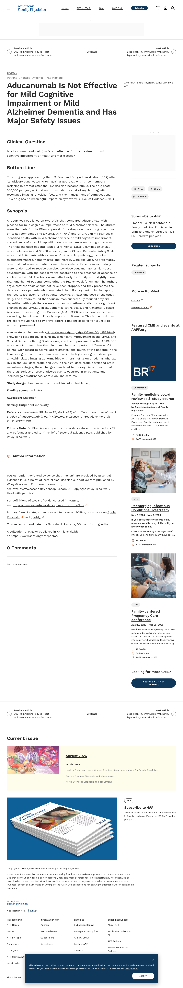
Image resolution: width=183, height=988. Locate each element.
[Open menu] (8, 8)
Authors (45, 925)
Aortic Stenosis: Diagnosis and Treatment (89, 781)
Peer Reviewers (49, 931)
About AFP (113, 925)
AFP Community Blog (19, 956)
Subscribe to (138, 807)
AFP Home (13, 925)
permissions (79, 884)
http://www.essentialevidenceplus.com (40, 489)
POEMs (12, 73)
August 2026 (76, 756)
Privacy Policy (131, 969)
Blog (101, 8)
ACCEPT (143, 976)
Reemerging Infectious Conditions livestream (150, 508)
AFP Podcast (115, 941)
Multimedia (13, 963)
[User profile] (165, 8)
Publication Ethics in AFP (119, 933)
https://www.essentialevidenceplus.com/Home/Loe (48, 505)
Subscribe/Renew (84, 925)
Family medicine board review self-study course (152, 396)
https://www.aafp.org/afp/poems (34, 536)
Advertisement (92, 21)
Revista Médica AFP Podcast (118, 949)
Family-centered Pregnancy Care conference (145, 615)
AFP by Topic (84, 8)
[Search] (173, 8)
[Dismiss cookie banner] (153, 959)
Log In (10, 564)
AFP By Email (81, 937)
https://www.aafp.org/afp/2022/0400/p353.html (80, 332)
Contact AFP (81, 944)
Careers (78, 950)
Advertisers (47, 944)
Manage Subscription (86, 931)
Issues (65, 8)
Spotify (36, 517)
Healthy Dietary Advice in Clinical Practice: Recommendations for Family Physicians (112, 770)
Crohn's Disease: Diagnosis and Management (90, 776)
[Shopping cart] (158, 8)
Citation (135, 300)
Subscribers (47, 937)
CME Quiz (117, 8)
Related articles (140, 307)
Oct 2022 (92, 51)
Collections (13, 944)
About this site (14, 977)
